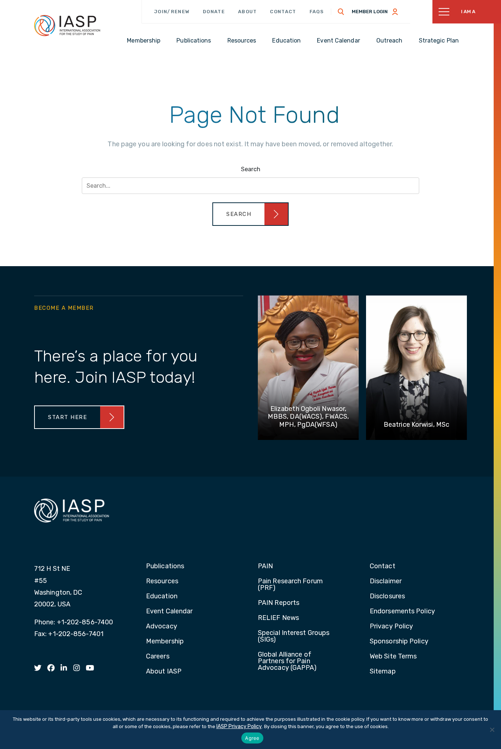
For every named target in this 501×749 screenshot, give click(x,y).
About (247, 11)
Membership (165, 641)
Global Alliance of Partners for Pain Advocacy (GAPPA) (287, 661)
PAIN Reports (278, 603)
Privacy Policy (391, 626)
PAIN (265, 566)
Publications (165, 566)
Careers (157, 656)
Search (250, 169)
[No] (491, 729)
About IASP (164, 671)
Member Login (370, 11)
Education (162, 596)
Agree (252, 738)
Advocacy (161, 626)
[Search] (341, 11)
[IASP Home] (67, 25)
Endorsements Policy (402, 611)
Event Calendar (169, 611)
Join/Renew (172, 11)
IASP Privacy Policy (239, 726)
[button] (250, 214)
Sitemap (383, 671)
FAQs (317, 11)
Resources (162, 581)
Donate (214, 11)
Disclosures (387, 596)
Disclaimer (386, 581)
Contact (283, 11)
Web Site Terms (393, 656)
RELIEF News (278, 618)
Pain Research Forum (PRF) (290, 585)
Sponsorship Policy (399, 641)
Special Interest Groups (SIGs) (293, 636)
